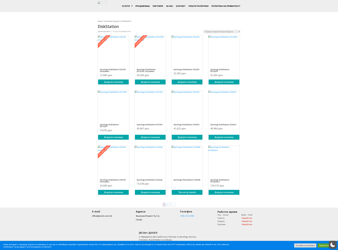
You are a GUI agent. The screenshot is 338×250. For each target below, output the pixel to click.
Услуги (126, 6)
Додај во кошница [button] (113, 81)
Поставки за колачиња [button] (305, 245)
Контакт (181, 6)
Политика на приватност (225, 6)
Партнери (158, 6)
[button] (333, 245)
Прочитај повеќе (187, 192)
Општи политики (198, 6)
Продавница (142, 6)
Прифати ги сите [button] (326, 245)
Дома (100, 21)
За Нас (169, 6)
